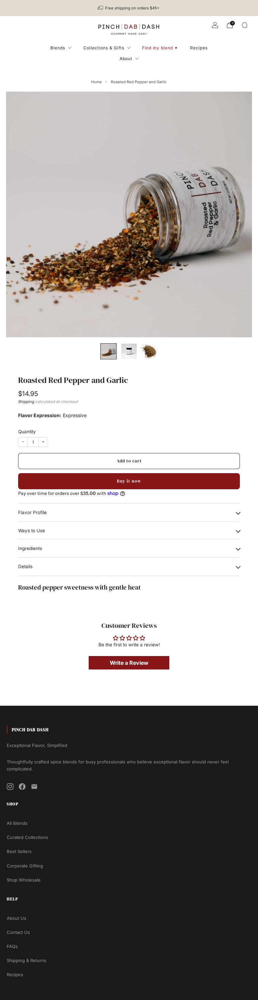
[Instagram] (10, 786)
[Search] (244, 25)
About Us (16, 918)
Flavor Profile (32, 512)
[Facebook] (22, 786)
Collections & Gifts (103, 47)
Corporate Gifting (25, 865)
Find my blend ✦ (160, 47)
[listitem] (129, 8)
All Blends (17, 823)
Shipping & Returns (26, 960)
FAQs (12, 946)
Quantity (27, 431)
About (126, 58)
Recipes (199, 47)
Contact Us (18, 932)
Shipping (26, 401)
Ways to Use (31, 530)
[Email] (34, 786)
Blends (57, 47)
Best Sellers (19, 851)
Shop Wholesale (24, 880)
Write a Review (129, 662)
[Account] (215, 25)
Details (25, 566)
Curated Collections (27, 837)
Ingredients (30, 548)
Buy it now (129, 481)
